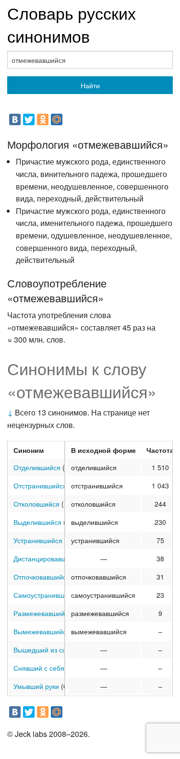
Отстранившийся (40, 485)
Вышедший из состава (48, 649)
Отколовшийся (36, 504)
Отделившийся (36, 467)
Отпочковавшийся (41, 576)
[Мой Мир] (56, 119)
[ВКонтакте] (15, 119)
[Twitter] (29, 119)
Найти (90, 85)
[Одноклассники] (42, 119)
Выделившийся (37, 522)
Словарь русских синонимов (71, 24)
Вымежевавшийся (41, 631)
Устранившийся (37, 540)
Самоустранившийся (46, 595)
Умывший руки (36, 686)
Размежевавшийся (42, 613)
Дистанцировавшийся (47, 558)
